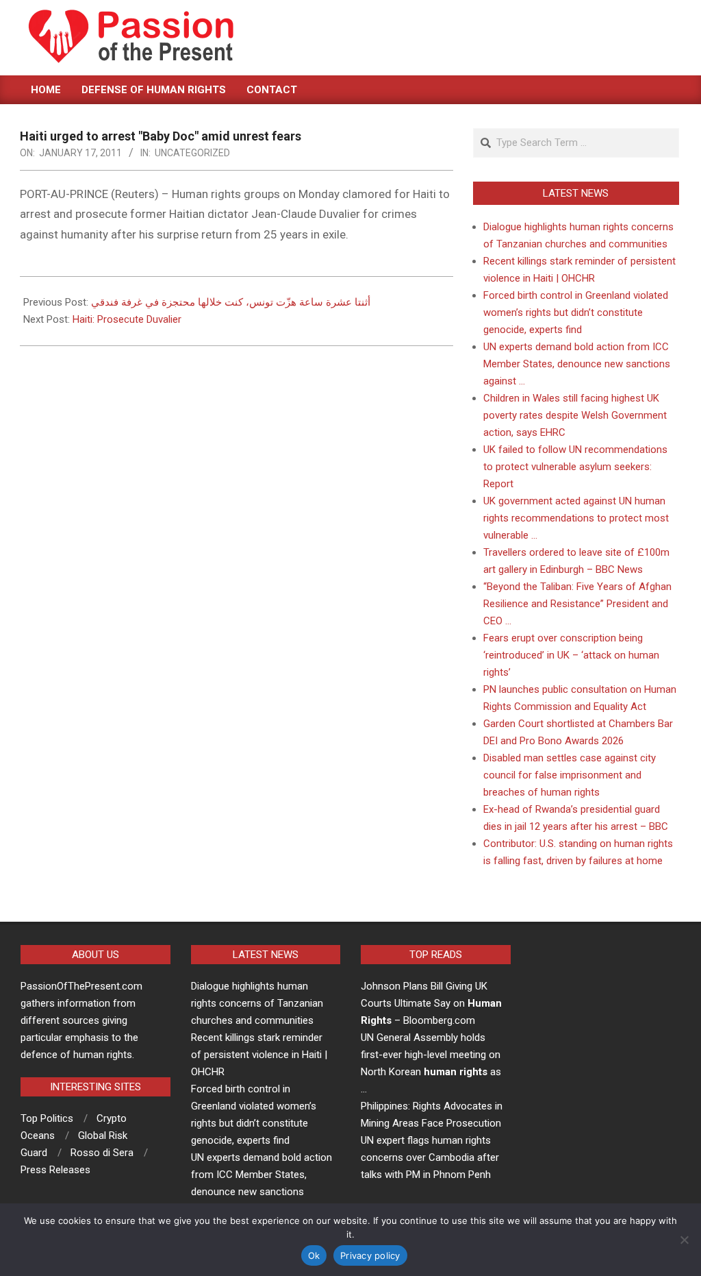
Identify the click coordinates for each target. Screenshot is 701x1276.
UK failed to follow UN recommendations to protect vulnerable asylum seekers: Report (575, 466)
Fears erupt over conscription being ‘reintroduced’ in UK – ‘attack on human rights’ (571, 655)
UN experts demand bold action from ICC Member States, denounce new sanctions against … (576, 364)
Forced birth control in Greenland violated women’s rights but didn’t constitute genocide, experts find (575, 312)
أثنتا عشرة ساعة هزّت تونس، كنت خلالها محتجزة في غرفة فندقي (230, 302)
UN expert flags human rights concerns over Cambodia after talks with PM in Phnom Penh (430, 1157)
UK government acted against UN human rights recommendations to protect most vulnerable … (576, 518)
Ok (314, 1255)
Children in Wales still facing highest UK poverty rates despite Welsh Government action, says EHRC (575, 415)
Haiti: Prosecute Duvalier (127, 319)
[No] (684, 1240)
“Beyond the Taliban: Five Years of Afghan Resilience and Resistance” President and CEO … (577, 603)
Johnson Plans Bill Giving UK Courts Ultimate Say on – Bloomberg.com (431, 1003)
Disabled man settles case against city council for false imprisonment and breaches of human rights (569, 775)
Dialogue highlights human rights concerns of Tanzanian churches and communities (257, 1003)
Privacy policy (370, 1255)
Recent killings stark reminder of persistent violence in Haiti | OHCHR (259, 1054)
